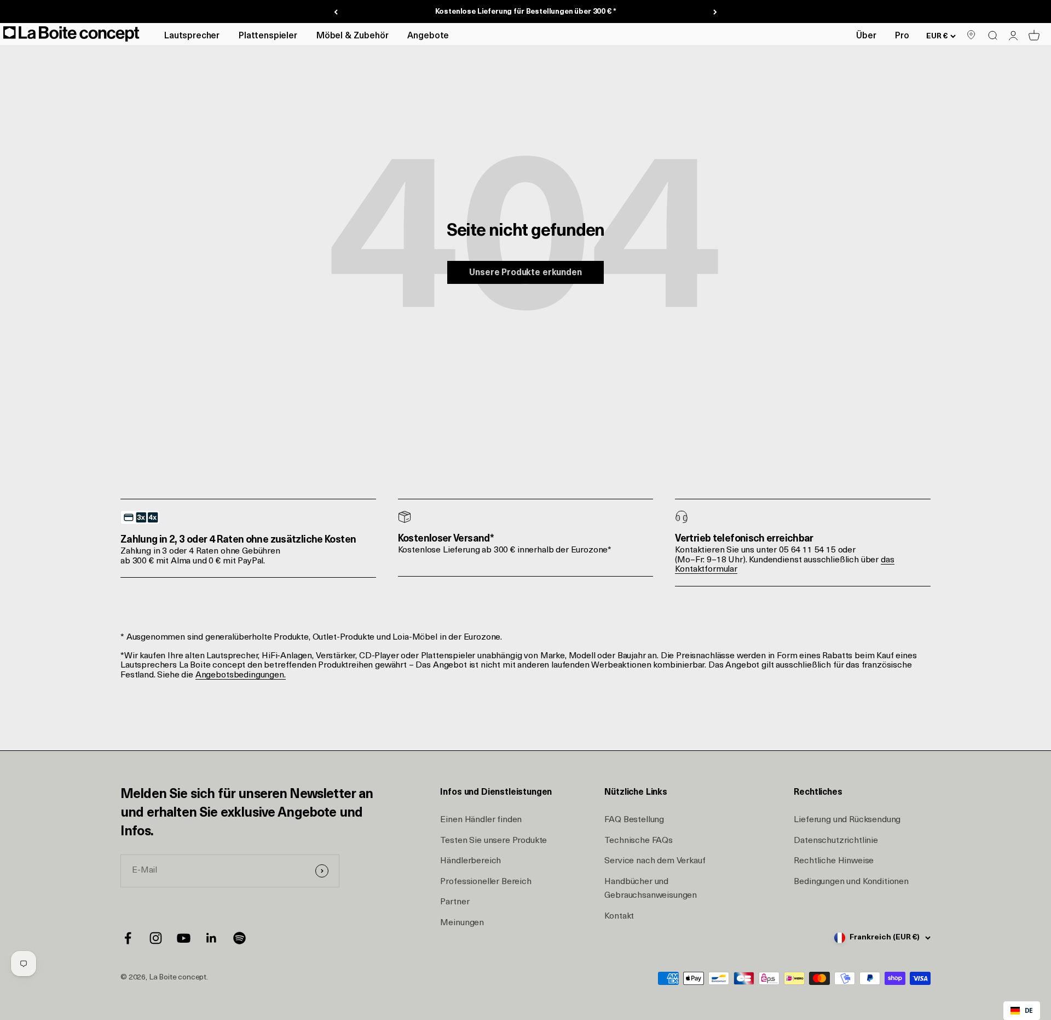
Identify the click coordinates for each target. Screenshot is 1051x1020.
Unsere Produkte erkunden (525, 273)
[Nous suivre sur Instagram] (155, 938)
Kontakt (619, 916)
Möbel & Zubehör (352, 36)
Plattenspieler (268, 36)
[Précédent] (336, 11)
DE (1029, 1010)
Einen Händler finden (481, 820)
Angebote (428, 36)
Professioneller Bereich (485, 881)
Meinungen (462, 923)
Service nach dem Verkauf (654, 861)
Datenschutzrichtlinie (836, 840)
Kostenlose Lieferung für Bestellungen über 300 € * (525, 11)
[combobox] (1021, 1010)
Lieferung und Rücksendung (847, 820)
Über (866, 36)
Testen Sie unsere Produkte (493, 840)
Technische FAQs (638, 840)
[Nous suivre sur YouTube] (183, 938)
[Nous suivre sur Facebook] (127, 938)
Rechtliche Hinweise (834, 861)
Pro (902, 36)
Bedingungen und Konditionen (851, 881)
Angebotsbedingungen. (240, 675)
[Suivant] (715, 11)
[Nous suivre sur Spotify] (239, 938)
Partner (454, 902)
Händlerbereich (470, 861)
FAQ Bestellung (634, 820)
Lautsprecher (192, 36)
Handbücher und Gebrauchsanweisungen (650, 889)
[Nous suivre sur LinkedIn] (211, 938)
